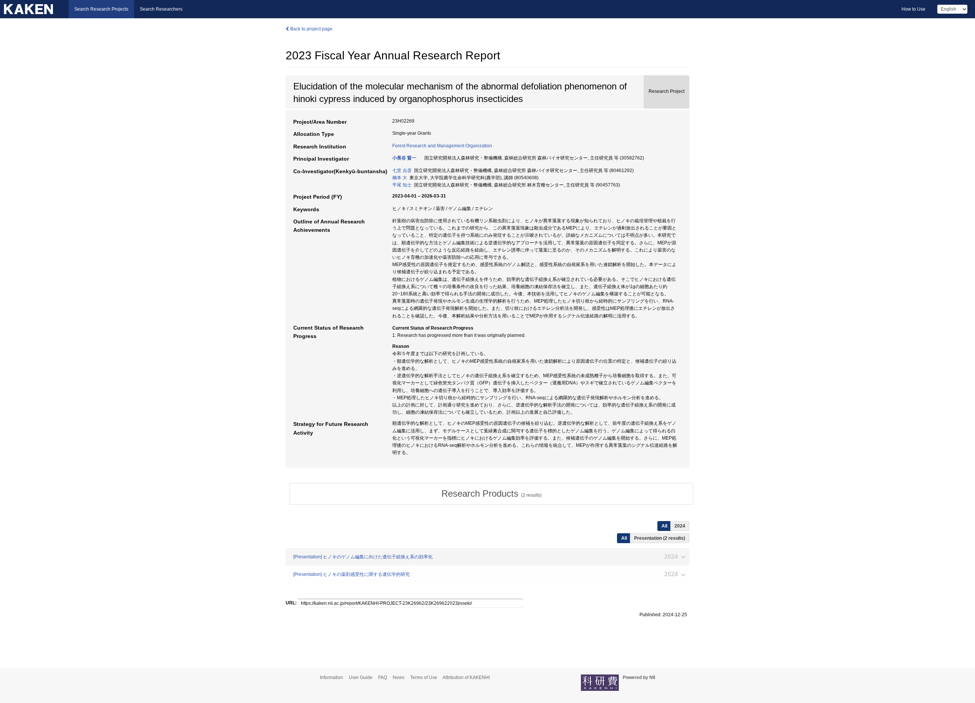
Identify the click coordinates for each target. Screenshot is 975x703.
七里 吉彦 (402, 170)
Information (331, 677)
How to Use (913, 9)
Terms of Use (423, 677)
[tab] (491, 493)
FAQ (382, 677)
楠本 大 (399, 177)
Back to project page (310, 29)
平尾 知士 (402, 185)
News (398, 677)
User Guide (360, 677)
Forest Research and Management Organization (442, 145)
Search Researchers (161, 9)
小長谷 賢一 (404, 158)
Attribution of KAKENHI (466, 677)
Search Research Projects (101, 9)
